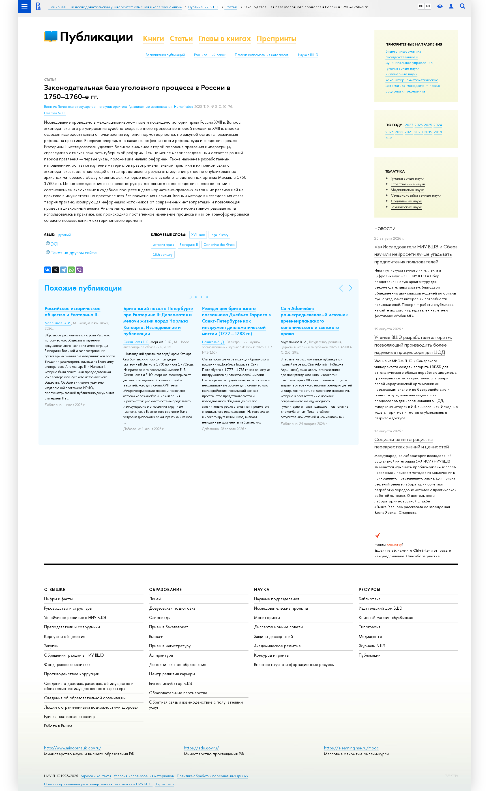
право (435, 85)
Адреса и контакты (96, 775)
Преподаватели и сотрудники (72, 626)
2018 (438, 131)
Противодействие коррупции (71, 673)
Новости (385, 229)
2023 (389, 131)
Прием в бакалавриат (168, 626)
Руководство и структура (68, 608)
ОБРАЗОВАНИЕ (165, 589)
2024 (438, 124)
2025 (428, 124)
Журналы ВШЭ (372, 645)
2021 (409, 131)
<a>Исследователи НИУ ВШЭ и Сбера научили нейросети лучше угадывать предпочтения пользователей (416, 254)
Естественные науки (408, 183)
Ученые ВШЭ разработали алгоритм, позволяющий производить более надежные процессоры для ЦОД (413, 344)
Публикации (96, 36)
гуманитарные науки (402, 68)
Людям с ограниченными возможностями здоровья (91, 707)
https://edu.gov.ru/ (201, 748)
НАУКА (262, 589)
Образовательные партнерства (178, 692)
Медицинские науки (407, 189)
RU (421, 6)
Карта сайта (164, 784)
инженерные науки (401, 73)
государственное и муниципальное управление (409, 59)
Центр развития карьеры (172, 673)
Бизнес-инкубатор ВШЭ (170, 683)
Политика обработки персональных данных (212, 775)
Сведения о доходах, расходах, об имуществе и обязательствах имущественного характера (89, 686)
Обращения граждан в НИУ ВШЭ (74, 655)
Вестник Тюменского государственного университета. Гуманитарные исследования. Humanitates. (119, 106)
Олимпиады (159, 617)
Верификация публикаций (165, 55)
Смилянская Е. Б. (136, 342)
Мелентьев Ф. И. (58, 323)
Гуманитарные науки (407, 178)
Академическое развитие (277, 645)
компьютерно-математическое (411, 79)
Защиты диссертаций (273, 636)
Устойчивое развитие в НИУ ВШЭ (75, 617)
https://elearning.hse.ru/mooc (351, 748)
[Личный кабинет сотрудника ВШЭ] (451, 6)
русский (64, 235)
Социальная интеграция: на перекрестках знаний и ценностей (411, 443)
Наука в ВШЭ (308, 55)
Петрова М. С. (55, 113)
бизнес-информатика (403, 51)
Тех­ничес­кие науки (406, 206)
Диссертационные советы (278, 626)
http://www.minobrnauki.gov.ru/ (72, 748)
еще (389, 137)
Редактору (451, 775)
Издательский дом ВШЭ (380, 608)
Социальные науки (406, 200)
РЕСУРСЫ (369, 589)
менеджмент (417, 85)
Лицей (155, 598)
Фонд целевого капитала (67, 664)
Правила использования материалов (262, 55)
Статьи (181, 38)
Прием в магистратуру (170, 645)
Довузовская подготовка (172, 608)
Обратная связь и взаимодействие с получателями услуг (196, 704)
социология (395, 91)
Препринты (276, 38)
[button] (190, 297)
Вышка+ (156, 636)
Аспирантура (161, 655)
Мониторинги (267, 617)
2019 (428, 131)
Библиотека (370, 598)
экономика (416, 91)
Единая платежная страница (69, 716)
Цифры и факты (58, 598)
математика (395, 85)
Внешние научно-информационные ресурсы (294, 664)
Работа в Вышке (58, 725)
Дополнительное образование (177, 664)
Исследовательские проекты (281, 608)
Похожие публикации (83, 288)
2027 (409, 124)
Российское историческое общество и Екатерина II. (72, 311)
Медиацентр (370, 636)
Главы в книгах (225, 38)
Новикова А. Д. (213, 342)
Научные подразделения (276, 598)
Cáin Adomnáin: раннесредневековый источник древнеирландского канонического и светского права (314, 320)
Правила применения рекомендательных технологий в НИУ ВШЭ (98, 784)
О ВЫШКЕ (55, 589)
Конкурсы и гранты (271, 655)
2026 (418, 124)
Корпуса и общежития (64, 636)
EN (428, 6)
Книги (153, 38)
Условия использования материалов (144, 775)
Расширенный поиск (210, 55)
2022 (399, 131)
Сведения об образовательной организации (85, 697)
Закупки (51, 645)
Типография (370, 626)
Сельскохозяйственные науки (416, 195)
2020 (418, 131)
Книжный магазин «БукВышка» (386, 617)
